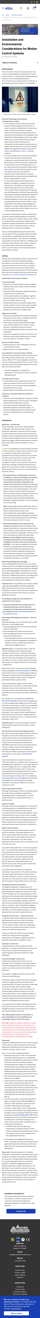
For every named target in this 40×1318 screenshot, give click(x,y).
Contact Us (24, 151)
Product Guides (20, 1272)
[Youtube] (37, 2)
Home (2, 15)
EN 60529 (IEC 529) (25, 1115)
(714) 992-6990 (20, 1261)
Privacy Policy (20, 1289)
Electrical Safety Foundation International (22, 274)
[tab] (20, 62)
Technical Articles (16, 15)
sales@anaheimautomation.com (20, 1254)
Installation (10, 169)
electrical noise (28, 537)
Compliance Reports (20, 1291)
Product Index (20, 1270)
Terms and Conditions (20, 1294)
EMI (12, 575)
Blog (7, 15)
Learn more (16, 1308)
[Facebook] (32, 2)
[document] (20, 1307)
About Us (20, 1277)
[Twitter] (34, 2)
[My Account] (28, 8)
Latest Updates (20, 1275)
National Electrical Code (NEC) (15, 778)
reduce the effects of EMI (25, 670)
